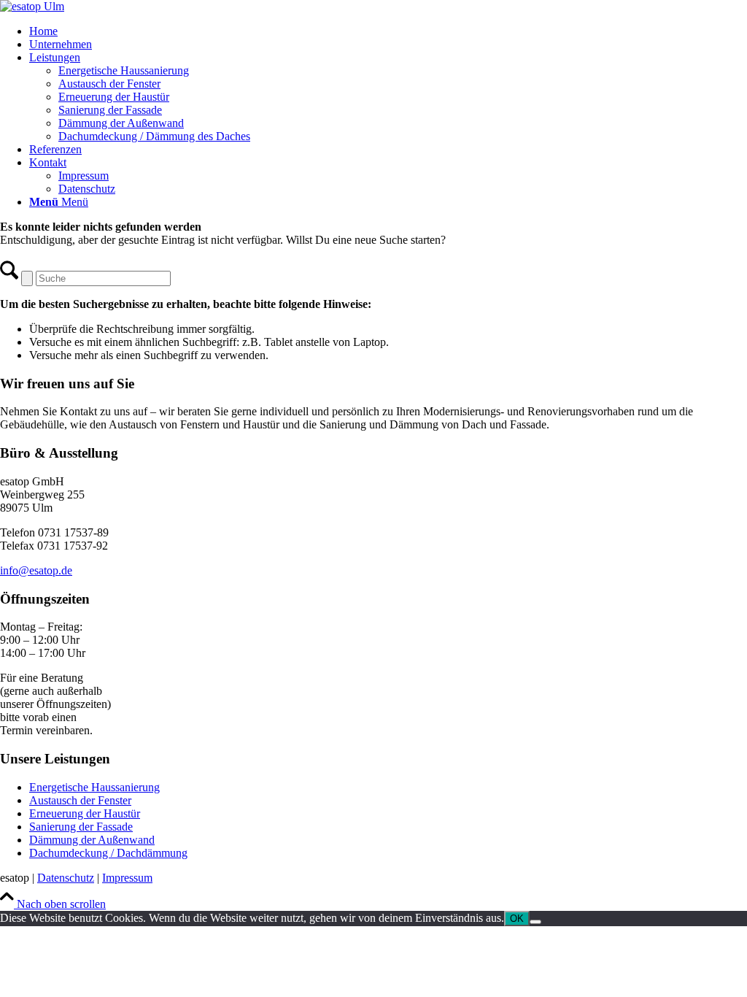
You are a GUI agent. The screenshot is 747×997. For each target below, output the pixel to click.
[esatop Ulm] (32, 6)
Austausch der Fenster (80, 800)
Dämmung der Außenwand (92, 840)
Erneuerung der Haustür (84, 813)
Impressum (127, 877)
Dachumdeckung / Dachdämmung (108, 853)
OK (517, 918)
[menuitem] (388, 31)
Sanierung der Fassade (81, 826)
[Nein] (535, 922)
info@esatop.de (36, 570)
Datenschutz (65, 877)
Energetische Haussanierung (94, 787)
